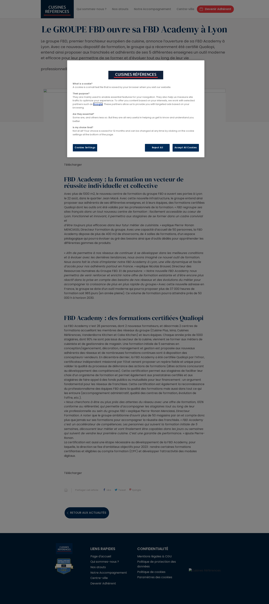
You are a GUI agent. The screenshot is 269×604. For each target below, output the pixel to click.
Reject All (157, 147)
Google (98, 104)
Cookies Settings (85, 147)
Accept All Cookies (186, 147)
